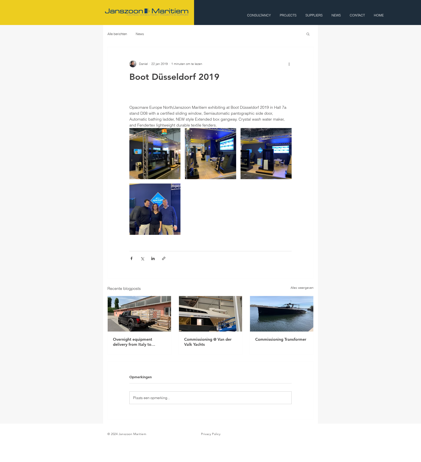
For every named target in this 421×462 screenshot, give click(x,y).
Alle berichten (117, 34)
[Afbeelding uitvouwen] (154, 153)
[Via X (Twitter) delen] (142, 258)
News (140, 34)
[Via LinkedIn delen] (153, 258)
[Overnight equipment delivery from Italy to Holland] (139, 314)
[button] (308, 34)
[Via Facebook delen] (131, 258)
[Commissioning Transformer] (281, 314)
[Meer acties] (289, 63)
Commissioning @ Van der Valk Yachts (208, 342)
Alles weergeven (302, 288)
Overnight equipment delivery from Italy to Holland (132, 342)
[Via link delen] (164, 258)
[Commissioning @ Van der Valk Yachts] (210, 314)
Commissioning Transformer (280, 339)
